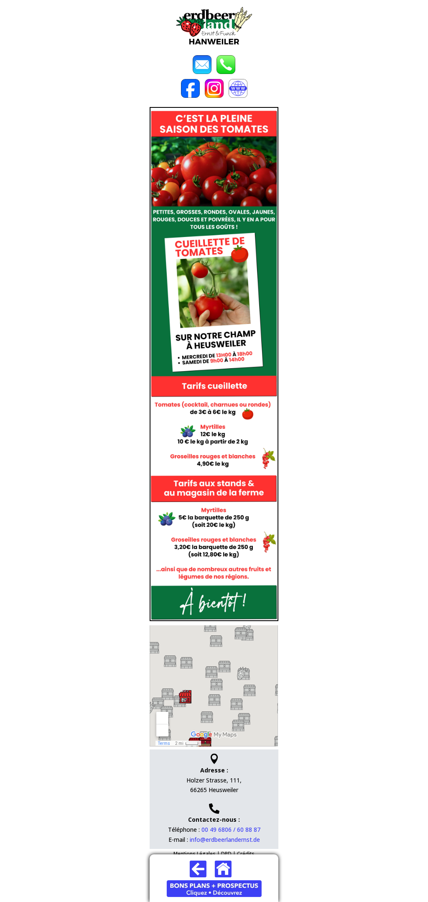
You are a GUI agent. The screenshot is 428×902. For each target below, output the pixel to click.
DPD (226, 853)
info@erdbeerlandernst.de (225, 839)
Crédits (246, 853)
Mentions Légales (194, 853)
